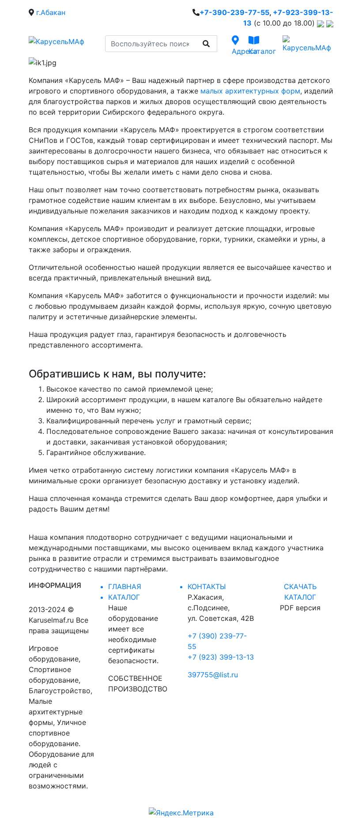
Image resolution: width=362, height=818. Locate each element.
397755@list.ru (213, 674)
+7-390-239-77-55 (234, 12)
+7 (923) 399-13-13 (221, 657)
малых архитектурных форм (250, 90)
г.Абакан (50, 12)
